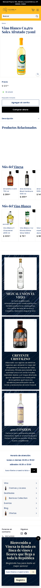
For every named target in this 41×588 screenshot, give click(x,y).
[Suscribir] (33, 572)
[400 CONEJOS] (20, 409)
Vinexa (18, 167)
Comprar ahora (20, 109)
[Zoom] (38, 74)
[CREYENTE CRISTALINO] (20, 335)
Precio (5, 82)
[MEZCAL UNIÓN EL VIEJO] (20, 273)
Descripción (7, 118)
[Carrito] (33, 10)
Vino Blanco (22, 206)
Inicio (4, 23)
